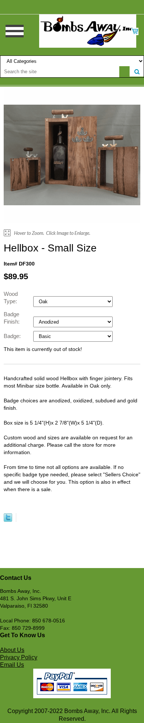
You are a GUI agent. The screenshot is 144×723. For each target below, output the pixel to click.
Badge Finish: (12, 318)
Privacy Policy (18, 657)
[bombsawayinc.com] (87, 31)
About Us (12, 650)
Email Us (12, 665)
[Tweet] (8, 520)
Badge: (13, 336)
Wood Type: (11, 297)
